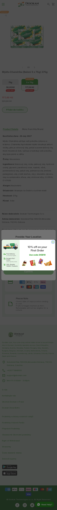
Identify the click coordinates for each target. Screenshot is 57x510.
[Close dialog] (53, 242)
